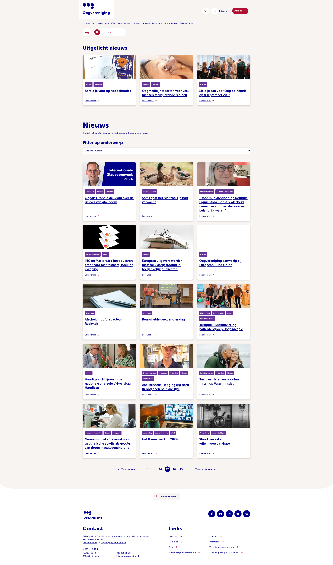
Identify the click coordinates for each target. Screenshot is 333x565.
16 (160, 469)
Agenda (146, 23)
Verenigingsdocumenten (221, 547)
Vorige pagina (128, 469)
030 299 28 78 (123, 553)
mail (91, 536)
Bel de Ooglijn (186, 23)
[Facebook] (211, 513)
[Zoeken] (205, 10)
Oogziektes (97, 23)
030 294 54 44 (90, 542)
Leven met (157, 23)
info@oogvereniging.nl (127, 556)
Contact (213, 536)
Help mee (173, 541)
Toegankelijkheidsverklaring (182, 552)
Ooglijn (100, 536)
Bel (84, 536)
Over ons (173, 536)
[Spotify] (246, 513)
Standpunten (171, 23)
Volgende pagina (203, 469)
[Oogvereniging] (93, 515)
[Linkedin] (220, 513)
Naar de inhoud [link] (135, 11)
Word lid (238, 11)
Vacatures (214, 541)
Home (87, 23)
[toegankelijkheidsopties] (87, 32)
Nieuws (136, 23)
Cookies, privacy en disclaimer (224, 552)
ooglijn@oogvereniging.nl (113, 542)
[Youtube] (238, 513)
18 (174, 469)
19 (181, 469)
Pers (171, 547)
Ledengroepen (124, 23)
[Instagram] (229, 513)
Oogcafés (110, 23)
